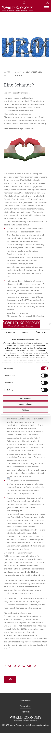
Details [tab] (25, 332)
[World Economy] (17, 8)
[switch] (44, 376)
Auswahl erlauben (26, 404)
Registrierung (47, 2)
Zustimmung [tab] (9, 332)
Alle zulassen (25, 398)
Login (24, 2)
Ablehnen (25, 410)
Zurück (10, 679)
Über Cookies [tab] (42, 332)
